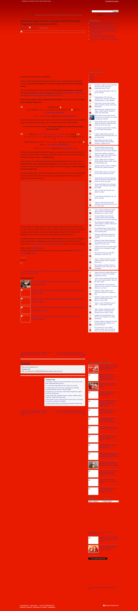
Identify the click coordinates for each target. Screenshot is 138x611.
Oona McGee (24, 28)
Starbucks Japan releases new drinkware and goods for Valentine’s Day (105, 292)
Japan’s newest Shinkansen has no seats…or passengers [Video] (105, 303)
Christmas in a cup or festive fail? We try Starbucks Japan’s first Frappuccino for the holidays (108, 463)
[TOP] (28, 15)
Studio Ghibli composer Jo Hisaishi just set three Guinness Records (105, 172)
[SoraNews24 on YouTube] (102, 1)
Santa (79, 271)
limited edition (72, 271)
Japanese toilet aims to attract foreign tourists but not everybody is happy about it (106, 248)
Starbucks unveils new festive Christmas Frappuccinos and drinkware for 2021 (108, 437)
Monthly (92, 79)
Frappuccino (53, 271)
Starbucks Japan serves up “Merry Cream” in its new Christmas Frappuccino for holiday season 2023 (107, 377)
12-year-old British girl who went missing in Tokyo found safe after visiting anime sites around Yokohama (106, 149)
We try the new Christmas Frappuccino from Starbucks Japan (107, 481)
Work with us (37, 607)
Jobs (117, 15)
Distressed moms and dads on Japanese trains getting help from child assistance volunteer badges (35, 354)
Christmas (30, 271)
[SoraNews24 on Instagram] (96, 1)
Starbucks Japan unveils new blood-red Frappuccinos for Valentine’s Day (107, 446)
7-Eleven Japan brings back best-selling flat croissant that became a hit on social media (106, 135)
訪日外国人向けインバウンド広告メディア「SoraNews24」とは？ (100, 533)
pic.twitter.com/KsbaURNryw (58, 144)
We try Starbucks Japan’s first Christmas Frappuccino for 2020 (108, 427)
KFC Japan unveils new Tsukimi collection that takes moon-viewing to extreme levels (103, 24)
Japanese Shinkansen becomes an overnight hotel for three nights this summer (105, 236)
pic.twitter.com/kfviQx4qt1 (54, 112)
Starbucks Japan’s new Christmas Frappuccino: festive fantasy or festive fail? (108, 411)
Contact (101, 587)
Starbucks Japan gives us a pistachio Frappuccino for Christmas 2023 (107, 393)
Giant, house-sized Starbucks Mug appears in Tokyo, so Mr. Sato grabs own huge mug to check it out (70, 354)
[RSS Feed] (104, 1)
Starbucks (23, 273)
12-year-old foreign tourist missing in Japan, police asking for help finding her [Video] (105, 185)
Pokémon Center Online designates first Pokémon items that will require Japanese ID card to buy (105, 242)
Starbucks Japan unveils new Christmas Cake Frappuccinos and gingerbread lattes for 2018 (108, 454)
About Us (91, 587)
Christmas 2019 (39, 271)
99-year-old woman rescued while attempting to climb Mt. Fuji (104, 253)
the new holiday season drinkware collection (46, 244)
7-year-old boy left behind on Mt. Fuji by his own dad (62, 385)
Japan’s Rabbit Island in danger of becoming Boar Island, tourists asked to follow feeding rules (105, 161)
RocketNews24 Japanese (112, 1)
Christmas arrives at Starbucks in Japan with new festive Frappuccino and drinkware (108, 472)
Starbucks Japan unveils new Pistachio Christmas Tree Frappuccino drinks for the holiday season (107, 403)
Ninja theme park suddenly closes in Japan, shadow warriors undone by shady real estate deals (63, 396)
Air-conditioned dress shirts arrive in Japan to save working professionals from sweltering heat (105, 229)
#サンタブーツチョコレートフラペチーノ (53, 134)
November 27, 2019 (69, 148)
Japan (25, 271)
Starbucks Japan (38, 248)
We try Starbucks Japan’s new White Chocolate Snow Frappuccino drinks (108, 489)
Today (91, 75)
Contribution (107, 587)
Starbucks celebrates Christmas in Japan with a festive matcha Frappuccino (108, 538)
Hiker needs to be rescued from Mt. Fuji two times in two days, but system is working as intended (64, 400)
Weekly (92, 77)
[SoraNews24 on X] (100, 1)
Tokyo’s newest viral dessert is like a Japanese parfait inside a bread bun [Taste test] (105, 260)
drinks (47, 271)
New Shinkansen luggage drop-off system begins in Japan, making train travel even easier (106, 223)
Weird (105, 15)
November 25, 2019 (69, 116)
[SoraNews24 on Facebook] (94, 1)
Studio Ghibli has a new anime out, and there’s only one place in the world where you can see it (106, 286)
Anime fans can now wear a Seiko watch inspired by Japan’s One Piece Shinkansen (105, 105)
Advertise (23, 607)
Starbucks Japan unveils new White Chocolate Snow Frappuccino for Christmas (107, 419)
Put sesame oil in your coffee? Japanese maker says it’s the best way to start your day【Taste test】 (105, 329)
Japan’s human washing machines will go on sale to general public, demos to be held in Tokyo (106, 280)
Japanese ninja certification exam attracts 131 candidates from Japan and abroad (105, 317)
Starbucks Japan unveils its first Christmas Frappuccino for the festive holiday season (108, 367)
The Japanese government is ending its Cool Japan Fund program (105, 128)
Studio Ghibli (111, 15)
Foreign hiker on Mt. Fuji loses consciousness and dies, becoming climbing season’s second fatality (62, 388)
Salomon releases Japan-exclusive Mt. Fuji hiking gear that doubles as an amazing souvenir (106, 323)
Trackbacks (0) (25, 362)
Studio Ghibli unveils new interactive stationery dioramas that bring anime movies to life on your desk (63, 404)
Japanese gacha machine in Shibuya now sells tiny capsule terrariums (105, 166)
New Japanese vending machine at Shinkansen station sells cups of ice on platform (105, 266)
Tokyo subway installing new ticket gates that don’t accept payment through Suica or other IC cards (105, 211)
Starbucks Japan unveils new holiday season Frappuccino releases (107, 384)
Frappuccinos (62, 271)
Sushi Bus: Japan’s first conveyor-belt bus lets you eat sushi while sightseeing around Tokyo (106, 86)
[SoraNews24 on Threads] (98, 1)
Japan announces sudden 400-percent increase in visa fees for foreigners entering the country (106, 274)
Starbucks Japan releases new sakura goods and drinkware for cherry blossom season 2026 (106, 298)
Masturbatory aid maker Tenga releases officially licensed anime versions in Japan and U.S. (104, 28)
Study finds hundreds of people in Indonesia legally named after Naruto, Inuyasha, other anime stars (105, 155)
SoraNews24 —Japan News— (41, 7)
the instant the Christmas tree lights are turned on (44, 95)
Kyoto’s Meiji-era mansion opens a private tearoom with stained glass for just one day (102, 36)
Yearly (91, 81)
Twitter (33, 253)
